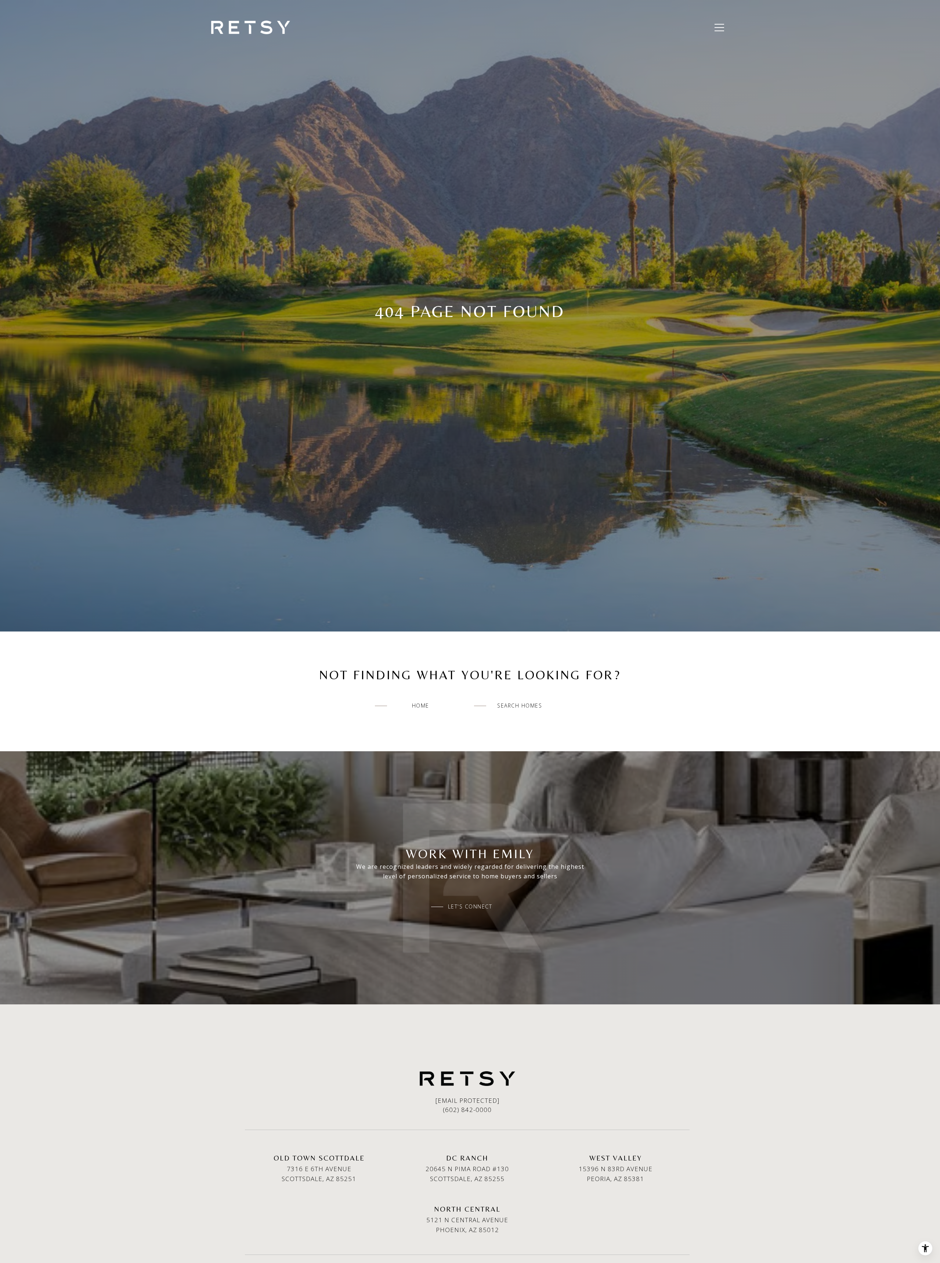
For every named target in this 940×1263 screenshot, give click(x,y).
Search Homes (519, 705)
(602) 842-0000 (467, 1109)
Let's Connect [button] (470, 907)
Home (420, 705)
